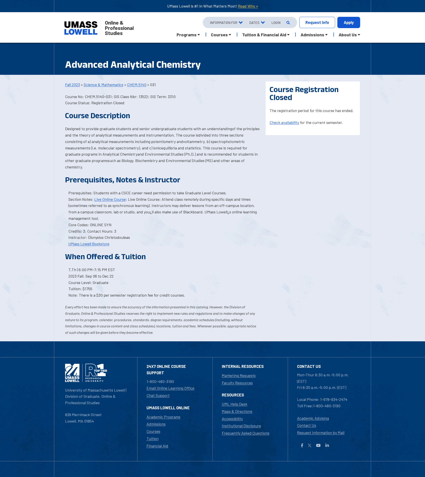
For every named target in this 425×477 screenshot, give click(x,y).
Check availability (284, 122)
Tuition (152, 438)
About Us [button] (348, 35)
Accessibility (232, 418)
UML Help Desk (234, 404)
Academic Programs (163, 416)
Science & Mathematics (103, 84)
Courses (153, 431)
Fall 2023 (72, 84)
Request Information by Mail (320, 432)
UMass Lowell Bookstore (88, 243)
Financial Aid (157, 445)
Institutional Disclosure (241, 425)
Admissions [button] (312, 35)
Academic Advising (313, 418)
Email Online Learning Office (170, 388)
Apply (349, 22)
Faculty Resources (237, 382)
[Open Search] (287, 22)
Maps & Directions (237, 411)
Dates (254, 23)
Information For (223, 23)
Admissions (156, 423)
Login (275, 23)
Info (317, 22)
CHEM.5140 (136, 84)
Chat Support (158, 395)
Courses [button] (219, 35)
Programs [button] (187, 35)
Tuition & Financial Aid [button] (264, 35)
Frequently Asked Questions (245, 433)
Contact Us (306, 425)
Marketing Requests (239, 375)
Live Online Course (110, 199)
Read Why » (248, 6)
